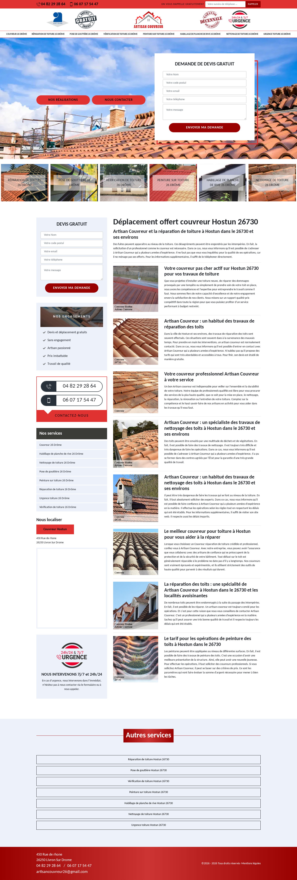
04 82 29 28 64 (53, 4)
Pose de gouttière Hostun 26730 (149, 770)
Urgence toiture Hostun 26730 (148, 825)
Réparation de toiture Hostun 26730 (148, 759)
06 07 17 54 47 (86, 4)
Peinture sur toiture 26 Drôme (158, 34)
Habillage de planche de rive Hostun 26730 (148, 803)
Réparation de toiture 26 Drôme (48, 34)
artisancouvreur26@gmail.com (62, 872)
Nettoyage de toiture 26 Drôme (242, 34)
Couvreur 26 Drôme (16, 34)
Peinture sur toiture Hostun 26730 (148, 792)
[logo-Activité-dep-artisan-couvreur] (148, 20)
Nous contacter (119, 100)
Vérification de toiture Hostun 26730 (148, 781)
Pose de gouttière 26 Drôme (84, 34)
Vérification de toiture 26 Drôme (120, 34)
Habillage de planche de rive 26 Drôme (200, 34)
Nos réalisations (63, 100)
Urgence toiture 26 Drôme (277, 34)
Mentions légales (251, 863)
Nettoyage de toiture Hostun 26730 (148, 814)
